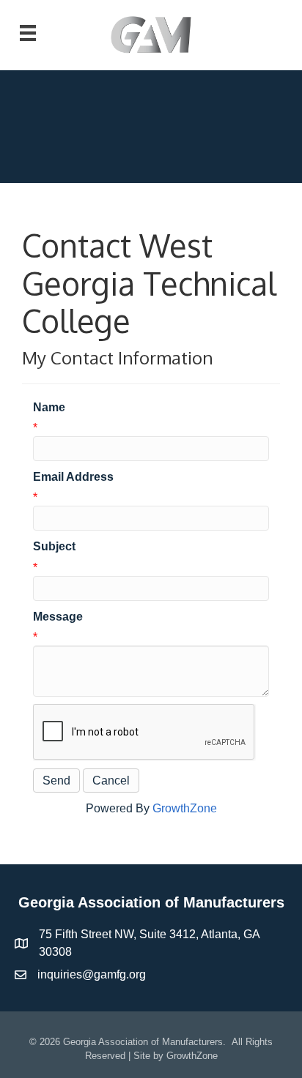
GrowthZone (184, 808)
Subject (54, 546)
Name (49, 407)
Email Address (73, 477)
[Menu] (28, 33)
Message (58, 616)
